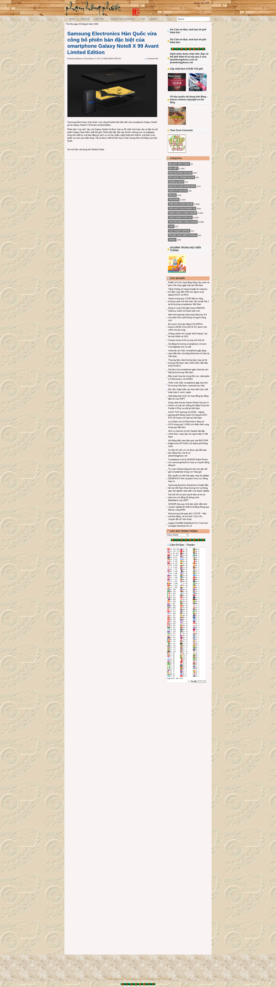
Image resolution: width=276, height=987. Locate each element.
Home (197, 3)
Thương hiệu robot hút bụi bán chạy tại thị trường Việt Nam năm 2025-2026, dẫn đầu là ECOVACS (188, 363)
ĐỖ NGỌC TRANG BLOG (181, 177)
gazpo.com (166, 979)
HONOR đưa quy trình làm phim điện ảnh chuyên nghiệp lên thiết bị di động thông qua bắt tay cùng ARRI (188, 507)
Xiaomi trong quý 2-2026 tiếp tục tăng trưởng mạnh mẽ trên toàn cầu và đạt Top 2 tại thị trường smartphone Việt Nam (188, 301)
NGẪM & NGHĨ (176, 182)
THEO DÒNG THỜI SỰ (112, 59)
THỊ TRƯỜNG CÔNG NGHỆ (183, 222)
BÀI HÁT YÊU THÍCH (179, 164)
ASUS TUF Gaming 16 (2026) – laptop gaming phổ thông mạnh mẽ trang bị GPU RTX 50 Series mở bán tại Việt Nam (187, 415)
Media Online (98, 149)
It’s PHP (205, 3)
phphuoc (78, 59)
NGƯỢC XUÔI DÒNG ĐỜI (182, 186)
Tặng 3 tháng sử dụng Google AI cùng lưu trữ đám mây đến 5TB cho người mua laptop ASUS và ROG (187, 292)
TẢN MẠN (85, 19)
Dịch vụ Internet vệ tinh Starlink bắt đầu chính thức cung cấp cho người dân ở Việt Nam (188, 434)
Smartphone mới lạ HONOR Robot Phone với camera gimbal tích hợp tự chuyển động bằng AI (188, 462)
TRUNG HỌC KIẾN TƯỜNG (183, 235)
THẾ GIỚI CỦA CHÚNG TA (122, 19)
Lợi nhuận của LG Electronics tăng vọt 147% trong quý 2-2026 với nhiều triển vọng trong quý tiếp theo (188, 424)
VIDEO (172, 239)
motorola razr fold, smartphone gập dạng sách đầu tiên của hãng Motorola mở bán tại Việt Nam (188, 353)
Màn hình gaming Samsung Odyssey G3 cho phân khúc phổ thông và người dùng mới (187, 317)
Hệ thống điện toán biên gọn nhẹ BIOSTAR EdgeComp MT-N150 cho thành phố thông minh (188, 443)
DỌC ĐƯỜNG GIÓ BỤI (180, 173)
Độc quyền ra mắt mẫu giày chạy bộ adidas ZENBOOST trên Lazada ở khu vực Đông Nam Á (188, 478)
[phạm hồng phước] (94, 14)
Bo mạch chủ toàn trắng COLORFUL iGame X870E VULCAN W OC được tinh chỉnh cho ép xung (187, 327)
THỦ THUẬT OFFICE (179, 231)
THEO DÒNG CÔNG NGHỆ (182, 213)
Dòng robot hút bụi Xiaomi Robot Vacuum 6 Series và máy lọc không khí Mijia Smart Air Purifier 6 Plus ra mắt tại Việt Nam (188, 405)
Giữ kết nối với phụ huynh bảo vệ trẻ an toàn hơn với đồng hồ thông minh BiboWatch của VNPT (186, 497)
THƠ (142, 19)
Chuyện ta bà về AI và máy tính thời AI (186, 340)
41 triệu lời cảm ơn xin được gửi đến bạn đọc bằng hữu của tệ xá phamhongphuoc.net (187, 453)
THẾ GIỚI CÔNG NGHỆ (180, 204)
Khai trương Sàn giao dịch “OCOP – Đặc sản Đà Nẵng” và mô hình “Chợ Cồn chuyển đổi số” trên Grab (187, 516)
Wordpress (148, 979)
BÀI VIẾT (100, 19)
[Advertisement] (188, 709)
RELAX (172, 195)
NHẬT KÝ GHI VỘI (178, 190)
